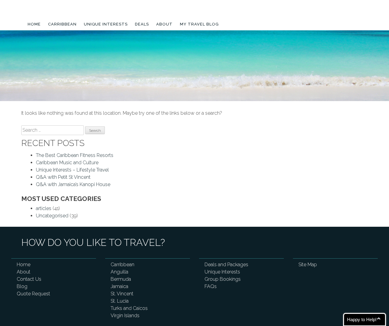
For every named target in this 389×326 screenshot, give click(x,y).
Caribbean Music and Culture (67, 162)
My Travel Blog (199, 24)
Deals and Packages (226, 264)
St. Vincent (122, 294)
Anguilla (119, 272)
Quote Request (33, 294)
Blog (22, 286)
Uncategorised (52, 216)
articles (43, 208)
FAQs (211, 286)
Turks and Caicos (129, 308)
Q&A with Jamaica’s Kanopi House (73, 184)
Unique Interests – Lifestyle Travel (72, 170)
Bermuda (121, 279)
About (164, 24)
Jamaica (119, 286)
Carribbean (62, 24)
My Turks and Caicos (64, 12)
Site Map (307, 264)
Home (34, 24)
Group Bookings (223, 279)
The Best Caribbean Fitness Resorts (74, 155)
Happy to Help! (362, 319)
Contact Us (29, 279)
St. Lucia (120, 301)
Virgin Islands (125, 315)
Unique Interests (106, 24)
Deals (142, 24)
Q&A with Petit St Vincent (63, 177)
